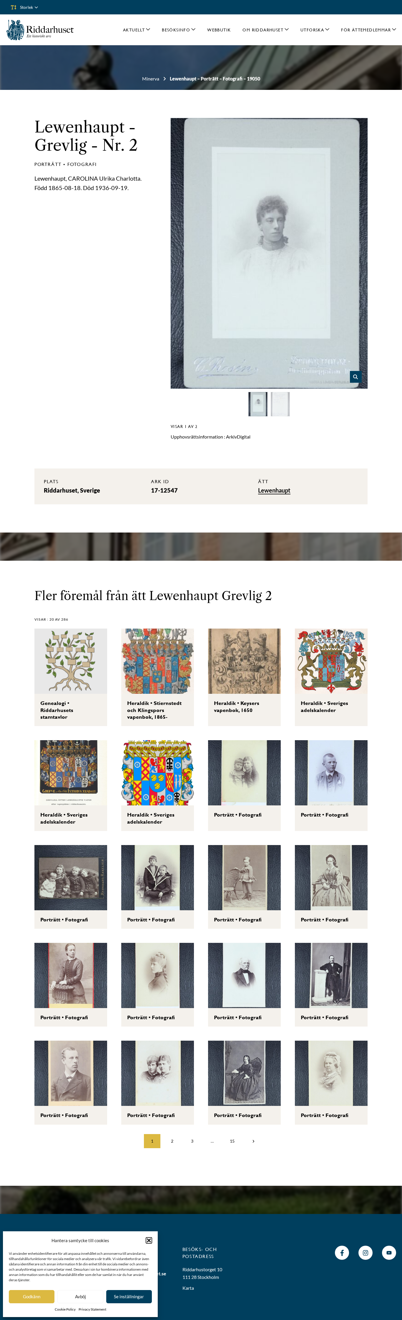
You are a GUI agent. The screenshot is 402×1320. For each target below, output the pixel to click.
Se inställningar (129, 1296)
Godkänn (31, 1296)
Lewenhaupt (79, 127)
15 (232, 1140)
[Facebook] (342, 1253)
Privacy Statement (92, 1309)
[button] (149, 1240)
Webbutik (219, 30)
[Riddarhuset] (40, 30)
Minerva (150, 78)
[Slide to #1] (258, 404)
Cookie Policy (65, 1309)
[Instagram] (365, 1253)
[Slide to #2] (280, 404)
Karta (188, 1288)
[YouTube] (389, 1253)
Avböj (80, 1296)
